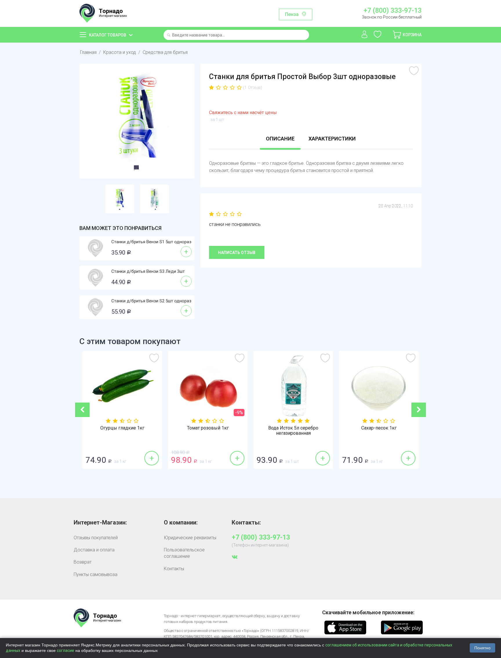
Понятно (482, 648)
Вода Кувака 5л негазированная (383, 428)
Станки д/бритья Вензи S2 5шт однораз (151, 301)
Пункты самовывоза (95, 574)
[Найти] (169, 35)
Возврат (83, 562)
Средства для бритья (165, 52)
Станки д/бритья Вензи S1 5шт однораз (151, 241)
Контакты (174, 568)
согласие (65, 650)
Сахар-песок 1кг (298, 428)
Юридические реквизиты (190, 537)
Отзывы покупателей (96, 537)
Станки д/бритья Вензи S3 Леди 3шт (148, 271)
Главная (88, 52)
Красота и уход (119, 52)
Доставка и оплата (94, 550)
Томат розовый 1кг (127, 428)
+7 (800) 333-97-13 (392, 11)
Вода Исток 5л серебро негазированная (212, 430)
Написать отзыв (236, 252)
